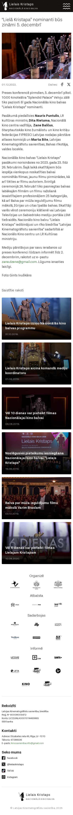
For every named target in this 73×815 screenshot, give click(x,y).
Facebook (12, 758)
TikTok (10, 770)
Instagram (12, 777)
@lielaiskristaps (15, 764)
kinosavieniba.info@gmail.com (27, 743)
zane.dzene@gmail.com (19, 262)
